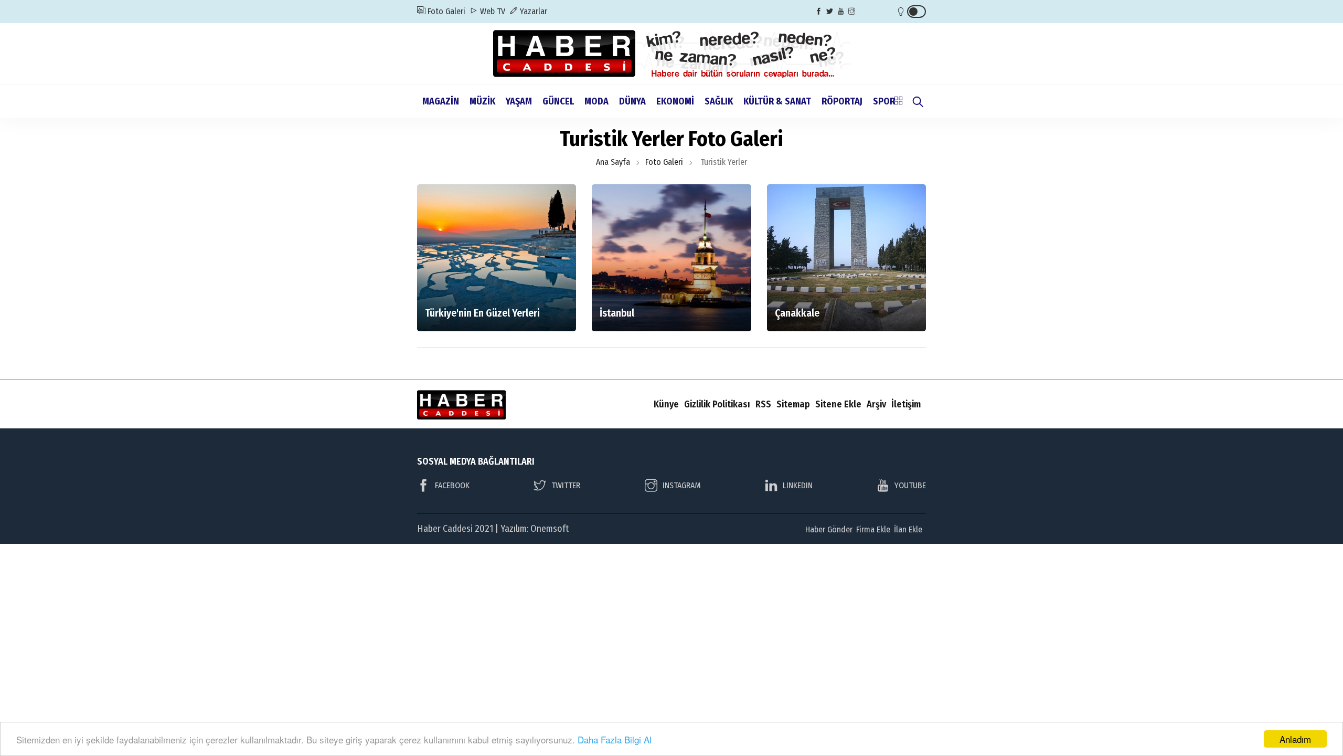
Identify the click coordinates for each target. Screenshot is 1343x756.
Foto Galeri (445, 11)
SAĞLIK (719, 101)
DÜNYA (632, 101)
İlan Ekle (908, 529)
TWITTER (565, 485)
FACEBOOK (452, 485)
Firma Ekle (873, 529)
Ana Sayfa (613, 162)
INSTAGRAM (682, 485)
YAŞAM (519, 101)
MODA (596, 101)
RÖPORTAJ (842, 101)
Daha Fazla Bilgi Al (615, 739)
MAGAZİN (440, 101)
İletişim (906, 404)
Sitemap (793, 404)
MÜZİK (482, 101)
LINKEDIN (798, 485)
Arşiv (876, 404)
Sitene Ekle (838, 404)
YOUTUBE (910, 485)
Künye (666, 404)
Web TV (491, 11)
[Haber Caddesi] (671, 53)
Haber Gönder (828, 529)
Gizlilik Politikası (717, 404)
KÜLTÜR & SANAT (777, 101)
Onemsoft (549, 528)
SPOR (884, 101)
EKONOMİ (675, 101)
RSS (763, 404)
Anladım (1295, 739)
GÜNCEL (558, 101)
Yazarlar (532, 11)
